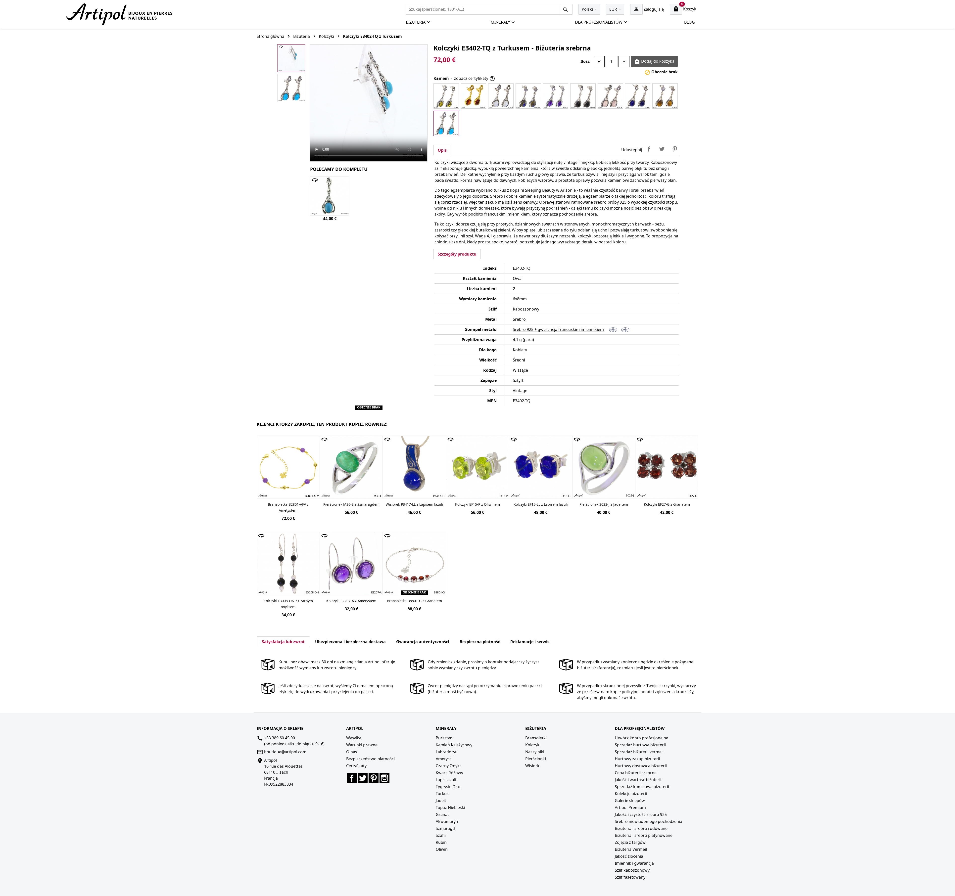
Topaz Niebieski (450, 807)
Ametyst (443, 759)
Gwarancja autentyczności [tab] (422, 641)
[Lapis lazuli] (637, 96)
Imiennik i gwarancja (634, 863)
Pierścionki (535, 759)
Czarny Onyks (449, 765)
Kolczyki (532, 745)
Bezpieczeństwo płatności (370, 759)
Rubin (441, 842)
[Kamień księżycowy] (501, 96)
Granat (442, 814)
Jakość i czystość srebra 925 (641, 814)
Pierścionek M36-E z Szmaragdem (351, 504)
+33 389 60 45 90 (279, 738)
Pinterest (675, 149)
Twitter (363, 778)
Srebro (519, 319)
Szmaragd (445, 828)
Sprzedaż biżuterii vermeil (639, 752)
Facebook (352, 778)
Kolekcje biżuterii (631, 793)
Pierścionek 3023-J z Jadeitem (603, 504)
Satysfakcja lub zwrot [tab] (283, 641)
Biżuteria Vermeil (631, 849)
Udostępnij (649, 149)
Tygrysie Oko (448, 786)
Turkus (442, 793)
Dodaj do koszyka (654, 61)
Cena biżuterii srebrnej (636, 772)
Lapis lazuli (446, 779)
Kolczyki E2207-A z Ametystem (351, 600)
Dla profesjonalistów (598, 22)
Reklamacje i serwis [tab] (529, 641)
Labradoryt (446, 752)
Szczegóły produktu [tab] (457, 254)
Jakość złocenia (629, 856)
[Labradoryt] (528, 96)
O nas (351, 752)
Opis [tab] (442, 150)
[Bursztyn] (446, 96)
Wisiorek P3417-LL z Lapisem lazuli (414, 504)
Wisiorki (532, 765)
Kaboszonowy (526, 309)
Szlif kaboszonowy (632, 870)
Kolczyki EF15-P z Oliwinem (477, 504)
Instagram (384, 778)
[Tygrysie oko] (665, 96)
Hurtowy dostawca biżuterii (641, 765)
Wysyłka (353, 738)
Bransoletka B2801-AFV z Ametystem (288, 507)
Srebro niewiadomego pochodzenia (648, 821)
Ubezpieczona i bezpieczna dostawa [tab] (350, 641)
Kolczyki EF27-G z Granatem (667, 504)
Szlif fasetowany (630, 877)
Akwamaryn (447, 821)
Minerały (500, 22)
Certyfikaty (356, 765)
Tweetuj (662, 149)
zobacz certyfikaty (474, 79)
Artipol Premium (630, 807)
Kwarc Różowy (449, 772)
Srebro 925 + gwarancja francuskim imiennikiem (558, 329)
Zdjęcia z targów (630, 842)
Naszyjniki (534, 752)
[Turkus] (446, 123)
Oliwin (442, 849)
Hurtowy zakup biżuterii (637, 759)
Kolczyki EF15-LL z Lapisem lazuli (541, 504)
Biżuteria (416, 22)
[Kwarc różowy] (610, 96)
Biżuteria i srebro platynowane (643, 835)
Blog (689, 22)
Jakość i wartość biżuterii (638, 779)
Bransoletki (536, 738)
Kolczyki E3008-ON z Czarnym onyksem (288, 603)
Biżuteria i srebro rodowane (641, 828)
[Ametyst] (555, 96)
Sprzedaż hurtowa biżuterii (640, 745)
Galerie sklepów (630, 800)
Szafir (441, 835)
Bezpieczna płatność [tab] (480, 641)
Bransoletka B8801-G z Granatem (414, 600)
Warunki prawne (362, 745)
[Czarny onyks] (583, 96)
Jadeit (441, 800)
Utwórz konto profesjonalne (641, 738)
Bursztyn (444, 738)
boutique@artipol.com (285, 752)
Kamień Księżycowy (454, 745)
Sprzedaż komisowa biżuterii (642, 786)
